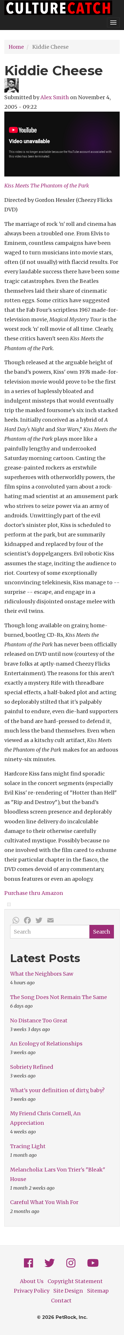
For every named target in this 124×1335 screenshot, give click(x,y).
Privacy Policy (31, 1290)
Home (16, 47)
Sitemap (98, 1290)
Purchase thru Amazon (33, 893)
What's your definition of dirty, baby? (57, 1090)
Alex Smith (54, 97)
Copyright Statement (75, 1281)
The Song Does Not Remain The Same (58, 997)
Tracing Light (28, 1146)
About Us (32, 1281)
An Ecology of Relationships (46, 1043)
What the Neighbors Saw (41, 973)
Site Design (68, 1290)
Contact (61, 1300)
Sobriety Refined (31, 1067)
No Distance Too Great (38, 1020)
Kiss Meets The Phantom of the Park (46, 185)
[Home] (58, 8)
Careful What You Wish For (44, 1202)
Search (101, 931)
